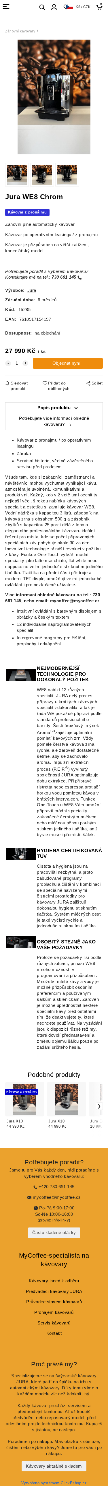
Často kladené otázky (54, 1232)
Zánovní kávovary (20, 31)
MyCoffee (33, 1255)
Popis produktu (54, 407)
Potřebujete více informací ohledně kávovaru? (54, 421)
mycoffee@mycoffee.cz (75, 601)
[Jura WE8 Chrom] (54, 97)
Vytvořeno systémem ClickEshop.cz (54, 1483)
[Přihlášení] (54, 7)
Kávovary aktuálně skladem (54, 1466)
